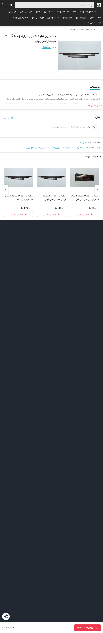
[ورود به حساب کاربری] (11, 5)
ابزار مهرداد (97, 29)
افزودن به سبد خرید (86, 627)
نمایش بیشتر (97, 105)
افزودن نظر (8, 118)
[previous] (98, 190)
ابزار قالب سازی (84, 29)
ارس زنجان (46, 47)
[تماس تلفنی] (6, 616)
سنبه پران (72, 29)
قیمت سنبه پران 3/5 (60, 147)
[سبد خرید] (3, 5)
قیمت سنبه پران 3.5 (80, 147)
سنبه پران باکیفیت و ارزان (37, 147)
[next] (5, 190)
